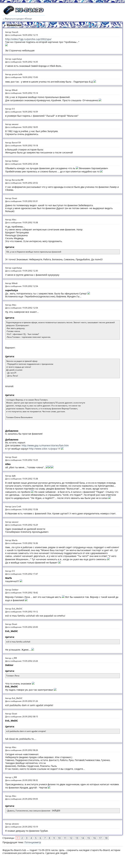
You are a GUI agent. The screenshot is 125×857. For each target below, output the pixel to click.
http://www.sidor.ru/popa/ (43, 448)
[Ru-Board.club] (23, 14)
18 (106, 837)
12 (71, 837)
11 (65, 837)
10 (59, 837)
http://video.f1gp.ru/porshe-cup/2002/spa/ (28, 39)
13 (77, 837)
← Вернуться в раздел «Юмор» (17, 18)
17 (100, 837)
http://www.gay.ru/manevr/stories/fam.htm (45, 445)
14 (82, 837)
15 (88, 837)
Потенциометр (32, 842)
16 (94, 837)
